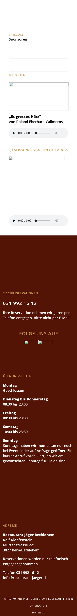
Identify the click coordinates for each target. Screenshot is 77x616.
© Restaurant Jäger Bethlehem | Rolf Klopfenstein (38, 598)
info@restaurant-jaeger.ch (25, 577)
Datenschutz (38, 605)
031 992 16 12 (20, 303)
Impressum (38, 612)
